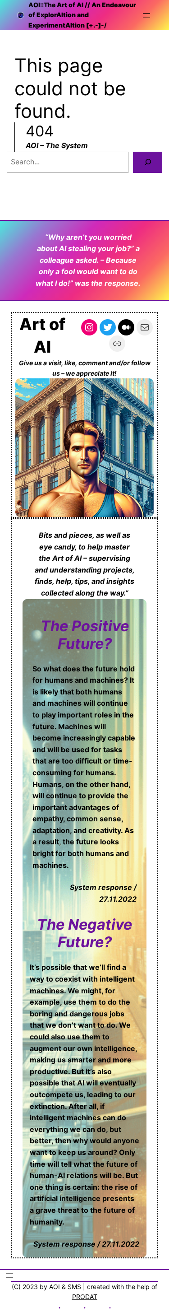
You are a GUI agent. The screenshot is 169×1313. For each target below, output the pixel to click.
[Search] (147, 162)
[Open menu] (146, 15)
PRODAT (84, 1296)
